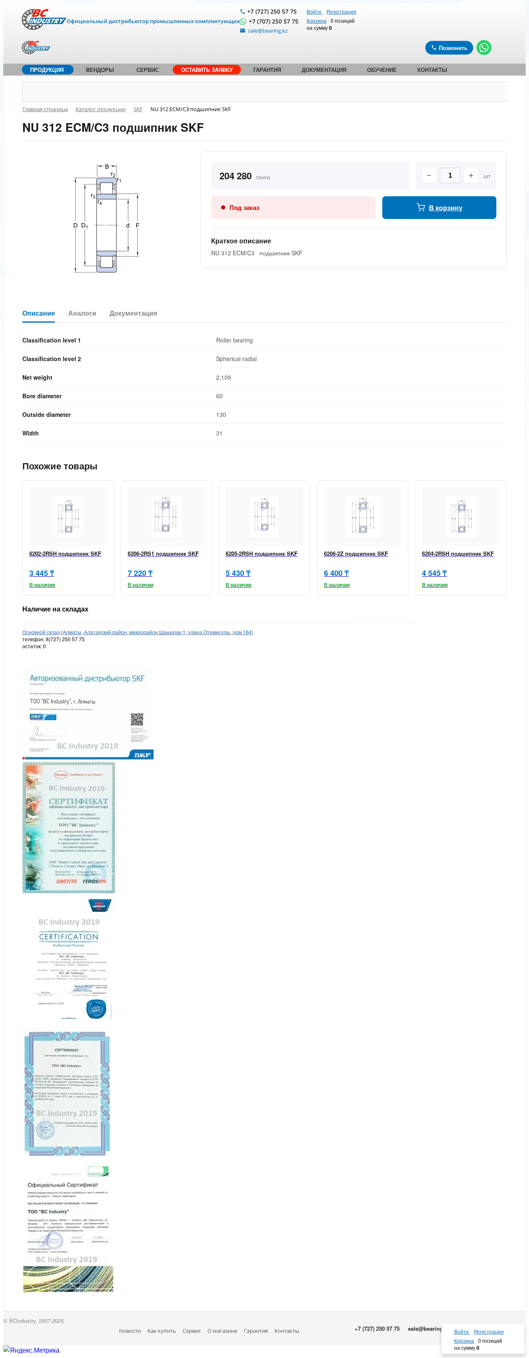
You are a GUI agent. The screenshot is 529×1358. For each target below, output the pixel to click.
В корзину (445, 207)
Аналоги (82, 313)
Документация (133, 313)
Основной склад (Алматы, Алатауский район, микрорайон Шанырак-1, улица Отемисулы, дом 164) (137, 631)
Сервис (192, 1330)
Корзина (316, 20)
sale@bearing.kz (429, 1328)
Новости (130, 1330)
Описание (38, 313)
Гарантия (256, 1330)
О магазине (222, 1330)
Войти (314, 11)
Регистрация (341, 11)
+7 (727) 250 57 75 (272, 11)
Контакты (286, 1330)
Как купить (162, 1330)
